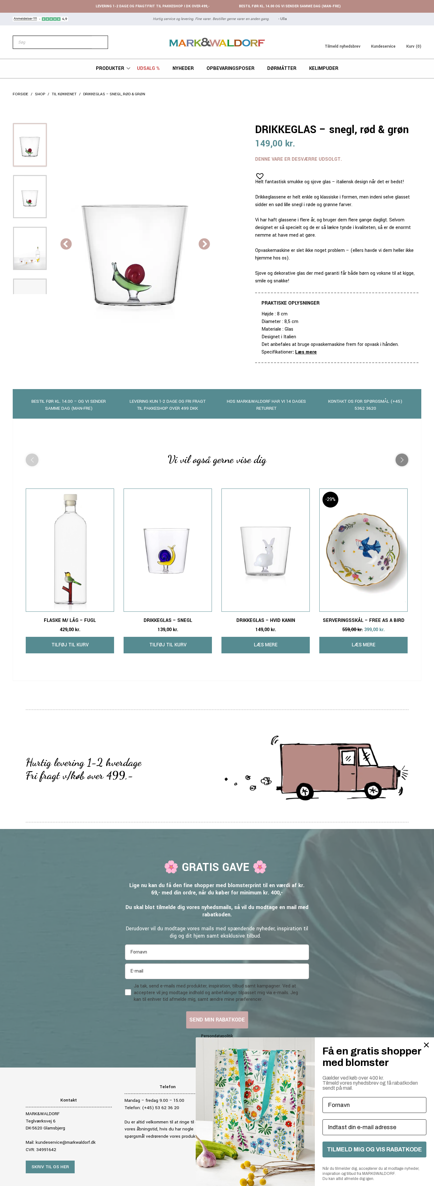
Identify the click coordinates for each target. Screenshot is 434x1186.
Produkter (110, 68)
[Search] (100, 42)
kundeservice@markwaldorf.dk (66, 1142)
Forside (20, 94)
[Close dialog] (426, 1045)
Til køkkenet (64, 94)
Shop (40, 94)
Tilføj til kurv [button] (70, 645)
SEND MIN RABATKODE (217, 1019)
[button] (258, 174)
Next (204, 244)
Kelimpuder (323, 68)
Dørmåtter (281, 68)
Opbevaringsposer (230, 68)
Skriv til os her (50, 1167)
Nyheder (183, 68)
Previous (66, 244)
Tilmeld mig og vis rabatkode (374, 1149)
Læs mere (306, 352)
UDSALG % (148, 68)
